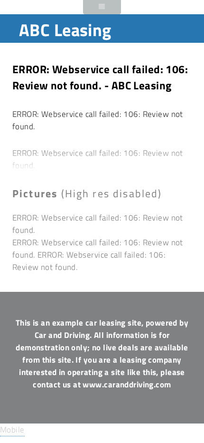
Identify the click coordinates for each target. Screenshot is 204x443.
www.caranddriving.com (127, 384)
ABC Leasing (65, 30)
